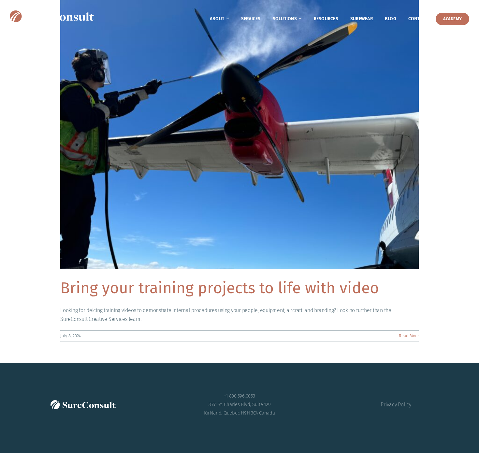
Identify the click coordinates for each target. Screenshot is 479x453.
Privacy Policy (396, 404)
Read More (409, 335)
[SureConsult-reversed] (52, 13)
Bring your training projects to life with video (219, 288)
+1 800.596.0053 (239, 396)
